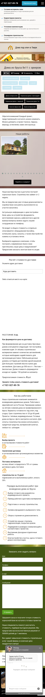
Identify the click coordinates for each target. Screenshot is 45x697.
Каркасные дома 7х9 (32, 101)
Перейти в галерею (22, 182)
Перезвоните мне (29, 3)
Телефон (5, 565)
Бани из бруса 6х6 (15, 107)
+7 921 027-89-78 (9, 3)
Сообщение (6, 583)
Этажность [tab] (28, 73)
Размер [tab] (16, 73)
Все (38, 73)
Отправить (8, 612)
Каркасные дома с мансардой (30, 96)
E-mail (4, 574)
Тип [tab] (7, 73)
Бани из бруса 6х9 (29, 107)
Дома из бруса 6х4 (11, 96)
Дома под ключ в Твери (26, 47)
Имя (3, 556)
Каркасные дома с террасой (14, 101)
